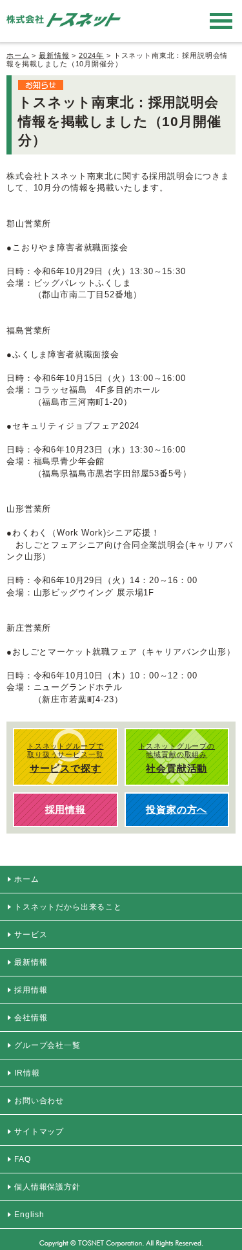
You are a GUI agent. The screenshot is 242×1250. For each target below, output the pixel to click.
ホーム (18, 55)
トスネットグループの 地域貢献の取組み (177, 758)
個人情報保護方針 (47, 1186)
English (29, 1214)
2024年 (91, 55)
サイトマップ (39, 1131)
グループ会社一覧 (47, 1045)
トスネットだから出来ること (68, 906)
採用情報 (30, 989)
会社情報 (30, 1017)
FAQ (22, 1159)
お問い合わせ (39, 1100)
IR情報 (26, 1072)
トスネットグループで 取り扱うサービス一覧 (65, 758)
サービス (30, 934)
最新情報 (54, 55)
